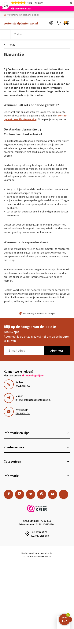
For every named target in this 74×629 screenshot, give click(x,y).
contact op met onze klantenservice (35, 117)
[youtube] (52, 494)
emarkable (46, 553)
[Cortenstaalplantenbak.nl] (19, 23)
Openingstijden (35, 375)
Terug (11, 44)
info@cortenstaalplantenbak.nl (33, 399)
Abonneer (56, 350)
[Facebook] (8, 494)
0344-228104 (23, 386)
